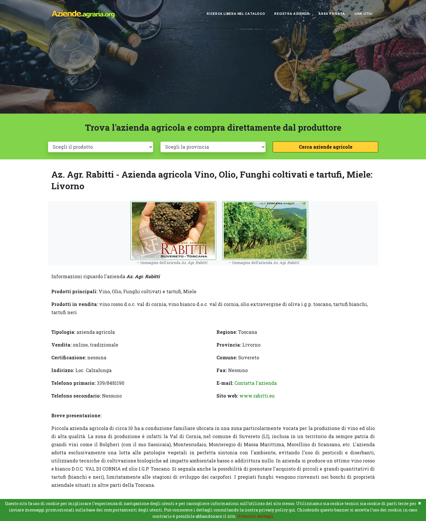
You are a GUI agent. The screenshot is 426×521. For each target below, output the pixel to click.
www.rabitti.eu (257, 396)
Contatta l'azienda (255, 383)
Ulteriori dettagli (255, 516)
